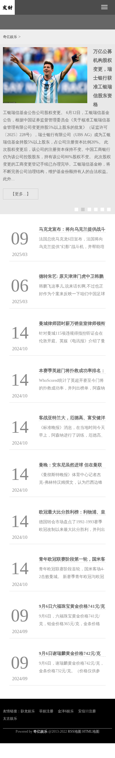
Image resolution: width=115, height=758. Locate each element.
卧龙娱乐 (28, 711)
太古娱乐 (10, 718)
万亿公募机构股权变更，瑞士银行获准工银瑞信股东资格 (102, 78)
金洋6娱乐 (66, 711)
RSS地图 (74, 731)
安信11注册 (87, 711)
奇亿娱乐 (10, 37)
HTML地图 (90, 731)
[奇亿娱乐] (7, 7)
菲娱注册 (46, 711)
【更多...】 (21, 194)
